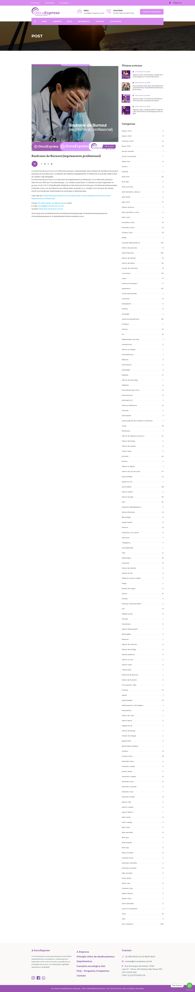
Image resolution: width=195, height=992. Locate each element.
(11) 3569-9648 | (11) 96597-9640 (123, 13)
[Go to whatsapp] (189, 985)
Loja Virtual (115, 21)
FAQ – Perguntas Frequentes (93, 971)
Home (44, 21)
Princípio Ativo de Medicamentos (96, 956)
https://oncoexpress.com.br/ (51, 209)
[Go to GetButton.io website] (189, 989)
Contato (100, 21)
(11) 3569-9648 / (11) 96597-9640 (51, 203)
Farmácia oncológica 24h (91, 966)
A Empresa (57, 21)
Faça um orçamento (152, 12)
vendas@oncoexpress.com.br (94, 13)
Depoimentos (84, 21)
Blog (69, 21)
